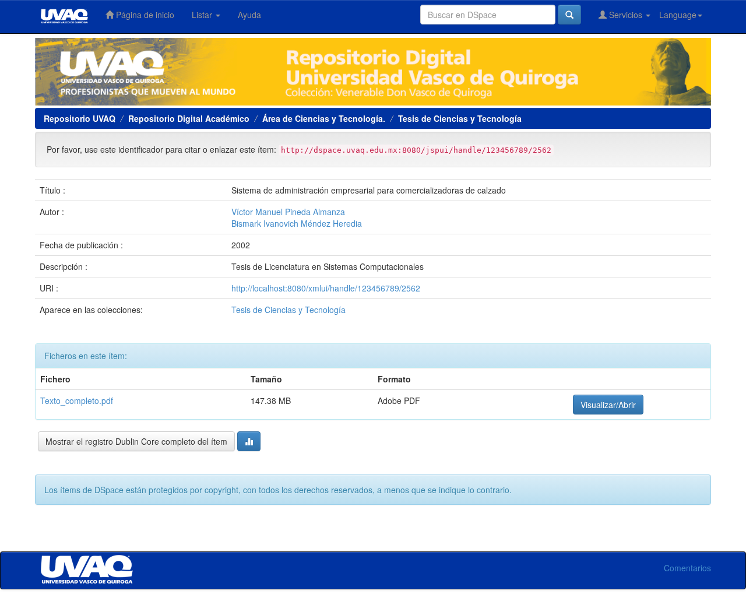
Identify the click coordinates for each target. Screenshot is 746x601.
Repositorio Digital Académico (188, 118)
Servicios (626, 14)
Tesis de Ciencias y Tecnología (460, 118)
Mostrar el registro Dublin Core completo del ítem (136, 441)
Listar (203, 14)
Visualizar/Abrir (608, 404)
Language (677, 14)
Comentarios (687, 568)
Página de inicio (144, 14)
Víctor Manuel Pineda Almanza (288, 211)
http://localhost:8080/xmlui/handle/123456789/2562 (325, 288)
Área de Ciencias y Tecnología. (323, 118)
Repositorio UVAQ (79, 118)
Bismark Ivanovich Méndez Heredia (296, 223)
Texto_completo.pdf (76, 400)
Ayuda (249, 14)
